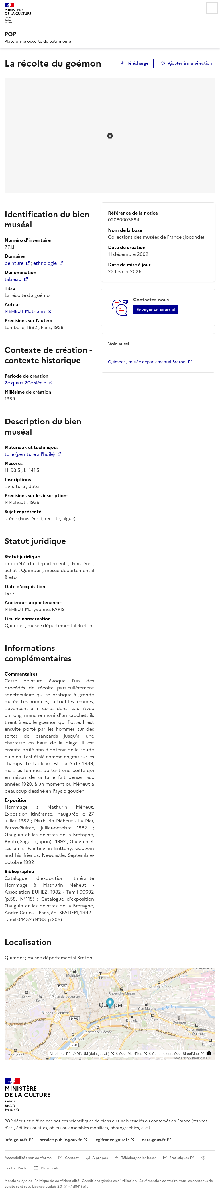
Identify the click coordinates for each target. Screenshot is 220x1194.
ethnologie (45, 263)
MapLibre (57, 1053)
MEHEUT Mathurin (25, 311)
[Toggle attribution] (209, 1053)
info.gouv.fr (16, 1140)
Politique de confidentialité (56, 1180)
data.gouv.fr (154, 1140)
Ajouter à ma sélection (190, 63)
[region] (110, 1014)
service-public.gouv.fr (61, 1140)
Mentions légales (18, 1180)
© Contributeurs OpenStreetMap (174, 1053)
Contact (72, 1157)
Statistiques (179, 1157)
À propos (100, 1157)
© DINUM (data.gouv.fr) (91, 1053)
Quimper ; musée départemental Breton (147, 362)
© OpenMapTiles (129, 1053)
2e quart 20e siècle (25, 382)
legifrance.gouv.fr (112, 1140)
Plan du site (50, 1168)
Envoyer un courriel (156, 310)
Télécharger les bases (138, 1157)
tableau (13, 279)
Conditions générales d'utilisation (109, 1180)
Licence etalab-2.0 (47, 1186)
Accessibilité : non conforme (28, 1157)
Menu (212, 8)
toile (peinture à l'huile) (30, 454)
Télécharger (138, 63)
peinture (14, 263)
